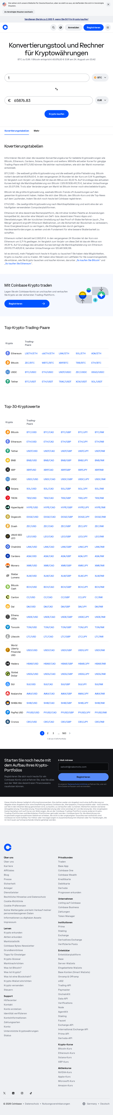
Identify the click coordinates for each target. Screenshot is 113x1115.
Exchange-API (65, 1025)
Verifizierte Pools (68, 944)
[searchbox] (102, 100)
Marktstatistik (12, 941)
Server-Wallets (66, 963)
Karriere (8, 866)
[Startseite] (5, 27)
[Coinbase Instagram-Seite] (22, 1093)
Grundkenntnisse (13, 950)
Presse (8, 879)
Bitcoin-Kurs (65, 1048)
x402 (60, 981)
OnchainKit (64, 994)
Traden (62, 861)
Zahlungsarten (12, 1022)
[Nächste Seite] (70, 733)
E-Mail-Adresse (65, 760)
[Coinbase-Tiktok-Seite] (31, 1093)
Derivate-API (65, 1038)
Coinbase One (65, 870)
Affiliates (9, 870)
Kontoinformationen (15, 1017)
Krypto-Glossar (12, 959)
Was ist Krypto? (12, 972)
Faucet (62, 1020)
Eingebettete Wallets (70, 967)
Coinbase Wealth (67, 874)
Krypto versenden (14, 985)
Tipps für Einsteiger (15, 954)
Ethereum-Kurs (66, 1053)
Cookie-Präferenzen (15, 905)
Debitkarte (64, 883)
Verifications (65, 1003)
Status (7, 1035)
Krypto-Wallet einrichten (18, 981)
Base (61, 959)
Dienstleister (11, 892)
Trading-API (64, 985)
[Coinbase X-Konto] (4, 1093)
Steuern (8, 989)
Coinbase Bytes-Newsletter (19, 945)
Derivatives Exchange (70, 939)
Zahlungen (64, 911)
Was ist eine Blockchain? (17, 976)
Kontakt (8, 1004)
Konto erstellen (12, 1009)
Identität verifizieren (15, 1013)
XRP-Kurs (63, 1061)
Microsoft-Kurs (66, 1081)
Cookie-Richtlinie (13, 901)
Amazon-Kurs (65, 1085)
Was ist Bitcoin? (12, 967)
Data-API (63, 998)
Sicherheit (9, 883)
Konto (7, 1026)
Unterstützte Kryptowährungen (21, 1031)
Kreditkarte (64, 879)
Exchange (63, 935)
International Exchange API (73, 1029)
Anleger (8, 888)
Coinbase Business (68, 907)
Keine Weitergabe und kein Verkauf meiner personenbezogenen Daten (27, 912)
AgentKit (63, 1011)
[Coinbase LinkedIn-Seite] (13, 1093)
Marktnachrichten (14, 963)
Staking (62, 931)
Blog (6, 874)
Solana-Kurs (65, 1057)
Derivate (63, 888)
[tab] (16, 130)
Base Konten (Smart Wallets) (74, 972)
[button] (108, 27)
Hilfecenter (10, 1000)
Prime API (63, 1033)
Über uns (9, 861)
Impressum (10, 922)
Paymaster (64, 989)
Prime (61, 926)
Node (61, 1007)
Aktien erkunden (13, 937)
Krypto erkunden (13, 932)
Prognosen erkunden (69, 892)
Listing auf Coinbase (69, 903)
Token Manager (66, 916)
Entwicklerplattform (69, 954)
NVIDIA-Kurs (65, 1072)
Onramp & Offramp (68, 976)
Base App (63, 866)
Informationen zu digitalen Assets (22, 917)
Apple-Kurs (64, 1076)
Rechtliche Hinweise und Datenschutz (25, 896)
